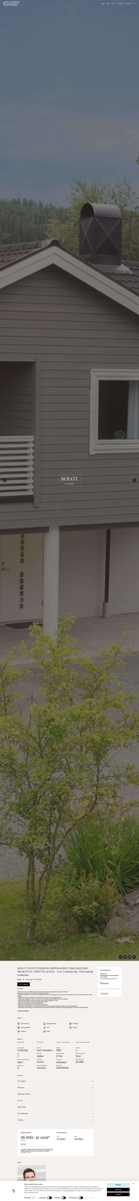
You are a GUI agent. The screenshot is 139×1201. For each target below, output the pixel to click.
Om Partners (120, 3)
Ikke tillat (118, 1194)
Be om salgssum (23, 984)
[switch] (49, 1197)
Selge (107, 3)
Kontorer (113, 3)
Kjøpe (102, 3)
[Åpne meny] (135, 3)
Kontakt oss (129, 3)
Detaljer (88, 1197)
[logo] (108, 982)
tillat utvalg (118, 1189)
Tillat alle (118, 1185)
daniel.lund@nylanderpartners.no (108, 978)
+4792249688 (103, 977)
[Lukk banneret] (133, 1183)
